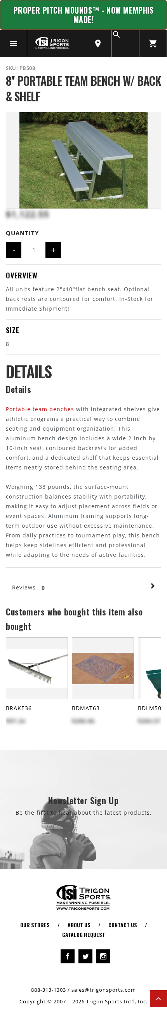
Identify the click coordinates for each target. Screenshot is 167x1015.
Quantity (22, 233)
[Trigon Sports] (52, 42)
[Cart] (153, 43)
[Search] (125, 43)
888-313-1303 (48, 989)
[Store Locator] (98, 43)
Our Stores (35, 925)
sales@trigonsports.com (103, 989)
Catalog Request (83, 934)
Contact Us (122, 925)
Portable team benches (40, 409)
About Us (79, 925)
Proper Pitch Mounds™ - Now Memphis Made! (84, 15)
